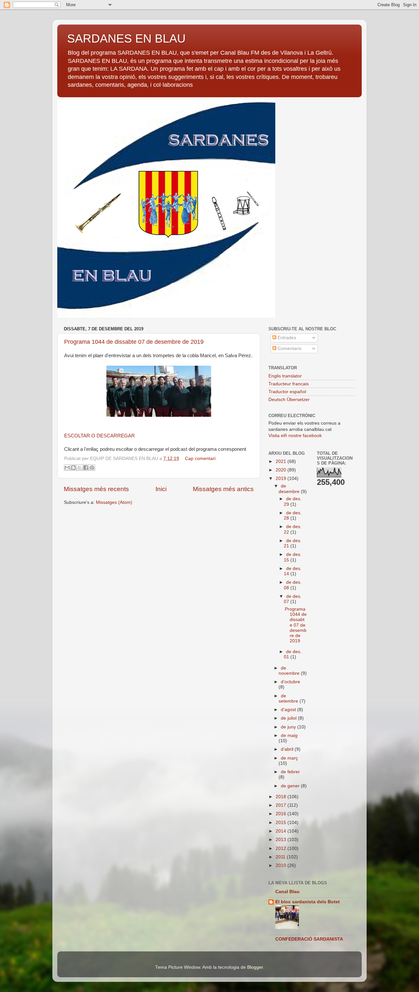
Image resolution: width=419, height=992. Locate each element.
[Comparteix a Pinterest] (92, 467)
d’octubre (290, 681)
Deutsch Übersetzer (289, 399)
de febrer (290, 771)
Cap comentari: (201, 458)
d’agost (289, 709)
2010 (281, 865)
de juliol (289, 718)
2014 (281, 831)
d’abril (288, 749)
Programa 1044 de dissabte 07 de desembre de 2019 (134, 342)
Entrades (286, 337)
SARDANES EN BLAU (126, 38)
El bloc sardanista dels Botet (307, 901)
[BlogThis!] (73, 467)
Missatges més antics (223, 489)
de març (289, 758)
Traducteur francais (288, 383)
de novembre (290, 671)
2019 (281, 478)
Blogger (255, 967)
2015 (281, 822)
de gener (291, 785)
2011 (281, 856)
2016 (281, 813)
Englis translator (285, 376)
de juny (289, 727)
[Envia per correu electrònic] (67, 467)
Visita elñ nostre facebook (295, 435)
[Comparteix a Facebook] (85, 467)
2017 (281, 805)
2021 (281, 461)
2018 (281, 796)
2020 (281, 470)
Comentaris (288, 348)
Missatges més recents (96, 489)
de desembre (290, 489)
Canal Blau (287, 891)
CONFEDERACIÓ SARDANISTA (309, 939)
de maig (289, 735)
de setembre (289, 698)
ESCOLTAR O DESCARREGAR (99, 435)
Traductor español (287, 391)
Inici (161, 489)
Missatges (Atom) (114, 502)
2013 (281, 839)
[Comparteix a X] (79, 467)
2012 (281, 848)
